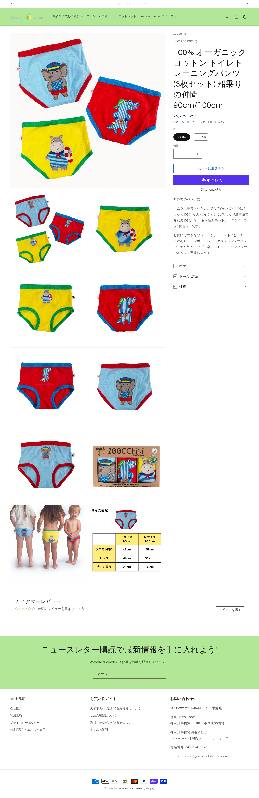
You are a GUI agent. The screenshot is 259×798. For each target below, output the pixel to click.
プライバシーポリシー (25, 722)
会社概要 (16, 708)
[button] (67, 16)
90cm (182, 137)
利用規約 (16, 715)
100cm (201, 137)
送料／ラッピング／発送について (112, 722)
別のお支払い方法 (211, 189)
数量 (176, 145)
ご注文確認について (103, 715)
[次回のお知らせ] (247, 4)
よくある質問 (99, 729)
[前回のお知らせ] (11, 4)
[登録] (161, 674)
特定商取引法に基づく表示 (28, 729)
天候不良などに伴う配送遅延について (115, 708)
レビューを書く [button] (230, 610)
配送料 (186, 122)
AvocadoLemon (122, 788)
